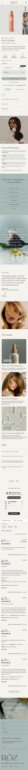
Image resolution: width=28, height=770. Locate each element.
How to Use (5, 104)
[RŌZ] (14, 2)
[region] (13, 502)
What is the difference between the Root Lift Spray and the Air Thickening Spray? (12, 461)
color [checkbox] (15, 526)
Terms (11, 766)
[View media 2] (25, 16)
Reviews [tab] (11, 481)
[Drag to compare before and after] (14, 129)
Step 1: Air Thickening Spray (12, 366)
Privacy (17, 766)
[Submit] (24, 747)
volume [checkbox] (4, 526)
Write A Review (14, 513)
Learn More (21, 85)
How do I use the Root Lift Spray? (10, 451)
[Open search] (23, 2)
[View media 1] (25, 8)
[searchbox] (7, 520)
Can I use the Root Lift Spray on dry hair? (12, 456)
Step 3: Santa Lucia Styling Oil (13, 433)
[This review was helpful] (22, 554)
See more (4, 588)
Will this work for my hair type (10, 99)
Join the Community (14, 713)
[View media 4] (25, 31)
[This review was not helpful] (25, 554)
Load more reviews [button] (14, 691)
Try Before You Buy (14, 82)
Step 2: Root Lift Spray (10, 399)
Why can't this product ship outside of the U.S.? (12, 467)
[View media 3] (25, 23)
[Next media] (25, 33)
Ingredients (5, 108)
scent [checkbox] (3, 530)
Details (4, 94)
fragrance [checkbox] (10, 526)
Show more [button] (8, 530)
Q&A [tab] (17, 481)
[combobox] (21, 534)
